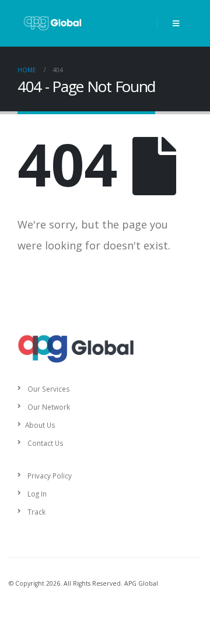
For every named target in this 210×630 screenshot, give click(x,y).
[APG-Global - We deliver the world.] (52, 23)
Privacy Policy (49, 475)
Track (36, 511)
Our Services (48, 388)
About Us (40, 425)
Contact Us (45, 443)
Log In (37, 493)
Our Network (48, 406)
